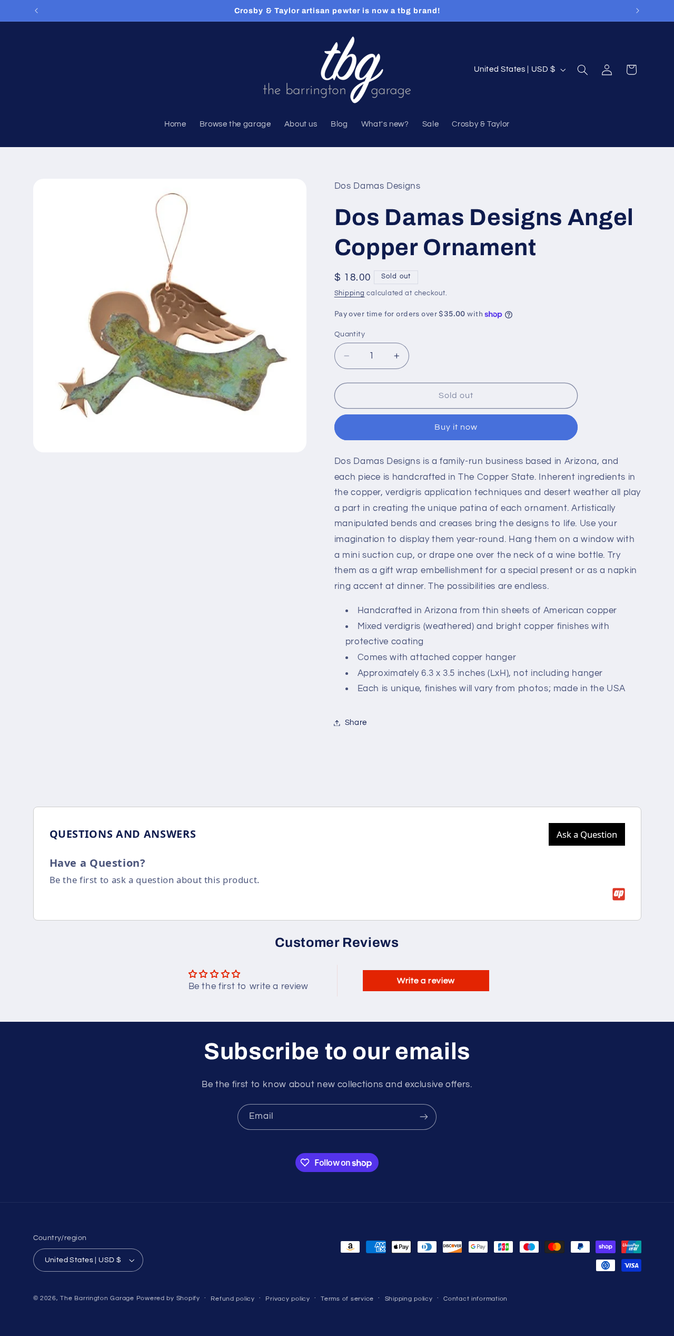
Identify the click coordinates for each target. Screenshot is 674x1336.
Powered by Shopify (168, 1298)
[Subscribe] (424, 1117)
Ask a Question (587, 834)
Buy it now (456, 427)
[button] (582, 69)
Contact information (475, 1299)
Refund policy (233, 1299)
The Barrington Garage (97, 1298)
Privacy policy (287, 1299)
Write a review (426, 980)
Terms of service (347, 1299)
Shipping (349, 293)
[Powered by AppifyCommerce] (618, 894)
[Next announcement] (637, 10)
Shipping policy (409, 1299)
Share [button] (356, 723)
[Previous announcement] (36, 10)
